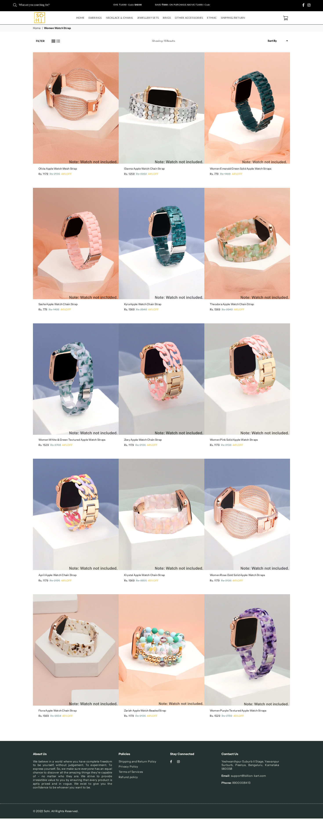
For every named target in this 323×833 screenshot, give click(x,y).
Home (80, 17)
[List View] (58, 41)
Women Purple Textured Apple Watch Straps (238, 710)
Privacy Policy (128, 766)
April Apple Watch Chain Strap (57, 575)
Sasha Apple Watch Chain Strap (58, 304)
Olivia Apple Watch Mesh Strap (57, 168)
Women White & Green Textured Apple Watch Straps (71, 439)
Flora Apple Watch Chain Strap (57, 710)
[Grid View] (53, 41)
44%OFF (66, 174)
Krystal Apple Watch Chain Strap (144, 575)
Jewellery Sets (148, 17)
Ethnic (212, 17)
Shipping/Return (233, 17)
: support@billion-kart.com (247, 775)
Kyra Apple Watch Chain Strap (143, 304)
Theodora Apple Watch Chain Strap (232, 304)
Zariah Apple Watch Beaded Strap (145, 710)
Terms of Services (131, 771)
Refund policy (128, 777)
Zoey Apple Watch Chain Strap (143, 439)
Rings (167, 17)
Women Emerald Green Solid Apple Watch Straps (241, 168)
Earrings (95, 17)
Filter (40, 41)
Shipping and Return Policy (137, 761)
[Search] (15, 4)
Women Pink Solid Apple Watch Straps (234, 439)
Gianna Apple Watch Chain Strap (144, 168)
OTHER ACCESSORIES (189, 17)
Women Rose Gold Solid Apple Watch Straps (237, 575)
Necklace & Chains (119, 17)
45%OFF (153, 580)
